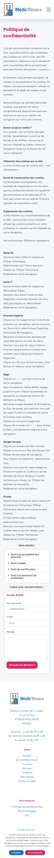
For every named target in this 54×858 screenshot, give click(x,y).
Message (10, 631)
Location (27, 764)
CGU (27, 815)
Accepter (16, 852)
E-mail (9, 616)
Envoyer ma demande (22, 665)
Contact (27, 755)
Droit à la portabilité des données (25, 555)
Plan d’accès (27, 776)
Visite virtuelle (27, 781)
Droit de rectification (23, 569)
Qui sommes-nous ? (27, 759)
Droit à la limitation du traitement (23, 576)
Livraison (27, 772)
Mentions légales (27, 810)
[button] (27, 555)
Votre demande (13, 603)
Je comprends (35, 852)
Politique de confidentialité (27, 806)
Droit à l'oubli (18, 563)
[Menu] (48, 9)
